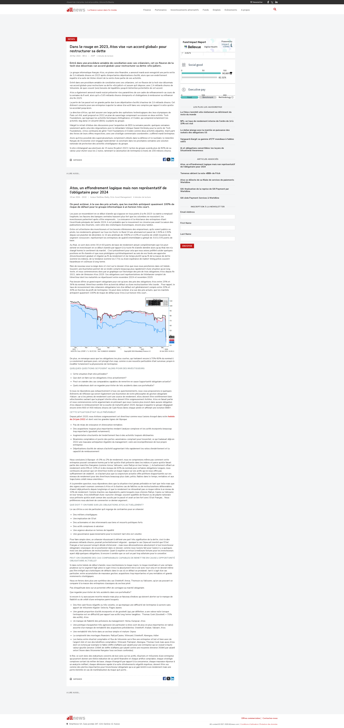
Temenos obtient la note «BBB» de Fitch (200, 173)
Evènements (231, 10)
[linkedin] (172, 159)
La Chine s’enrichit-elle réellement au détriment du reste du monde (206, 113)
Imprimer (77, 160)
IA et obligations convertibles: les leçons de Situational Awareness (202, 149)
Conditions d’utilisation (249, 724)
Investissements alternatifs (185, 10)
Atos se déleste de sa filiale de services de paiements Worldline (207, 181)
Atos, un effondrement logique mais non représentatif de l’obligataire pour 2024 (207, 165)
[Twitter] (272, 2)
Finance (147, 10)
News (71, 39)
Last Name (185, 234)
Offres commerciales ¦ (251, 718)
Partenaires (161, 10)
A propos (245, 10)
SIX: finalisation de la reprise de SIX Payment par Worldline (204, 190)
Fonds (206, 10)
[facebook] (164, 159)
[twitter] (168, 159)
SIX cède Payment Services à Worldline (199, 198)
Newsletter (258, 2)
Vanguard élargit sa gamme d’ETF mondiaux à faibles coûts (207, 140)
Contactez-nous (270, 718)
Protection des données (268, 724)
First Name (185, 223)
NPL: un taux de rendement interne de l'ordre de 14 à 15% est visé (206, 122)
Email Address (187, 212)
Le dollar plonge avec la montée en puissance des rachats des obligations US (205, 131)
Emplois (217, 10)
